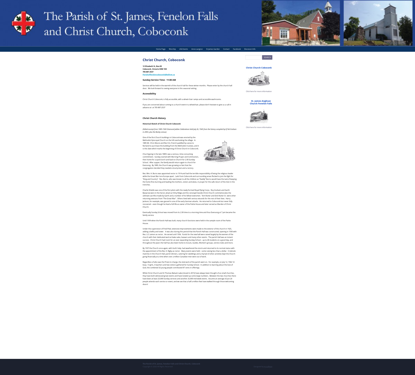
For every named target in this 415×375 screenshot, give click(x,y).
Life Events (183, 49)
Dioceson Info (249, 49)
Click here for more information (259, 91)
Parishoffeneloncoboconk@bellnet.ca (159, 74)
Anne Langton (197, 49)
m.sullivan (268, 366)
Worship (172, 49)
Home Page (160, 49)
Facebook (237, 49)
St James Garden (213, 49)
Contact (226, 49)
